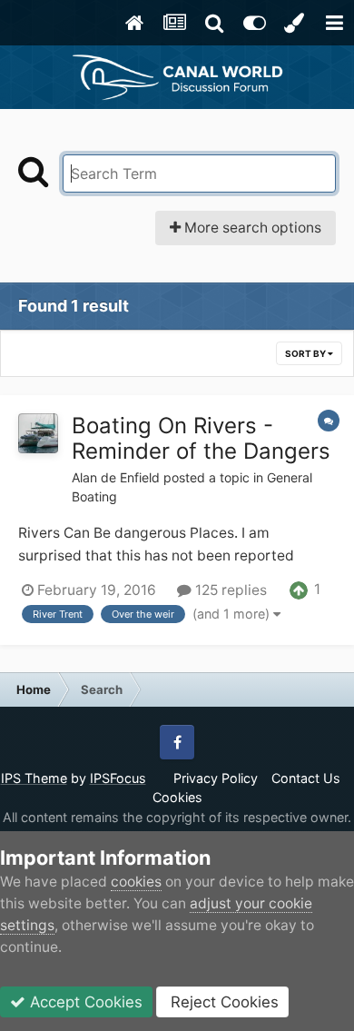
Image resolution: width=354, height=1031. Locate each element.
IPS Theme (34, 778)
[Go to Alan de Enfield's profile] (38, 433)
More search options (251, 227)
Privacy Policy (215, 778)
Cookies (177, 797)
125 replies (229, 590)
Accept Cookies (84, 1002)
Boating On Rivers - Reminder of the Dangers (201, 438)
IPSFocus (118, 778)
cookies (136, 881)
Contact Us (305, 778)
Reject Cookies (222, 1002)
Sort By (306, 353)
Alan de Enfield (116, 477)
